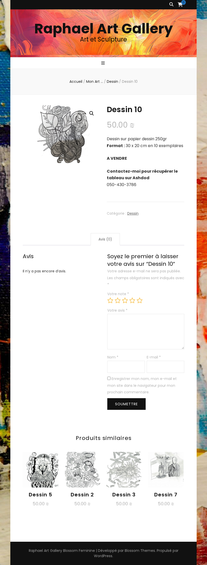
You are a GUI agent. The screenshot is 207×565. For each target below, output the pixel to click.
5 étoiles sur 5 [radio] (140, 300)
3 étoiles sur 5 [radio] (125, 300)
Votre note (118, 293)
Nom (112, 357)
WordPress (103, 555)
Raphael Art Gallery (103, 28)
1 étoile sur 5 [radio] (110, 300)
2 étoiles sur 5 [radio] (118, 300)
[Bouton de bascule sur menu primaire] (103, 63)
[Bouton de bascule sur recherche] (171, 4)
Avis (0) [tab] (105, 239)
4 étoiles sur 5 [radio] (132, 300)
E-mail (154, 357)
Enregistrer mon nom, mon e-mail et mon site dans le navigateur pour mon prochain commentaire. (142, 385)
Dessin (133, 213)
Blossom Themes (140, 550)
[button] (91, 113)
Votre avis (117, 310)
